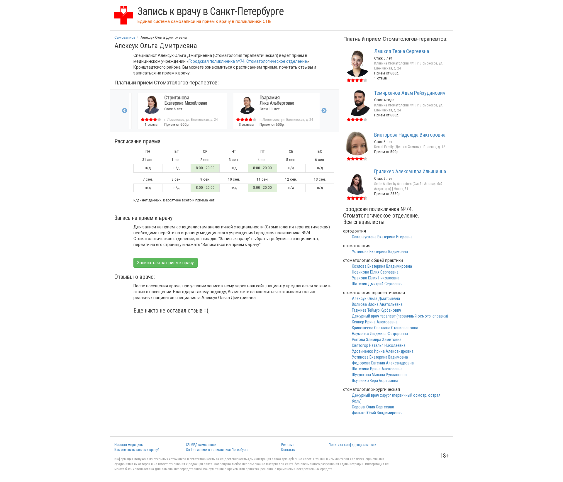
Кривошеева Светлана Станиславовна (385, 327)
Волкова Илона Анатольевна (377, 304)
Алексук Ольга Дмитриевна (376, 298)
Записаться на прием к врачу (165, 262)
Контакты (288, 450)
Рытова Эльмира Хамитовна (376, 339)
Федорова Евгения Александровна (383, 363)
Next (324, 111)
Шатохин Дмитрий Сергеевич (377, 283)
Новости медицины (128, 445)
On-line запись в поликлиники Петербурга (217, 450)
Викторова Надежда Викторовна (409, 135)
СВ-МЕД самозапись (201, 445)
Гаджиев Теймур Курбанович (376, 310)
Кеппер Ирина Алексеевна (375, 322)
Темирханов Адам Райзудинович (409, 93)
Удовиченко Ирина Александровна (382, 351)
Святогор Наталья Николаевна (379, 345)
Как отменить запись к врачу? (136, 450)
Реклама (287, 445)
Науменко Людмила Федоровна (380, 333)
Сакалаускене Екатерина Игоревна (382, 237)
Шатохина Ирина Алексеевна (377, 368)
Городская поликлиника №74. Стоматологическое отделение (248, 61)
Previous (125, 111)
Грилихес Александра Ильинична (410, 171)
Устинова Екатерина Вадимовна (380, 251)
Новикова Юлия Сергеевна (375, 272)
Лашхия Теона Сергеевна (401, 51)
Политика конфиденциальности (352, 445)
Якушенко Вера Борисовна (375, 380)
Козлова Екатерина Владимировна (382, 266)
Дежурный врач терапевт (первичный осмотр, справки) (400, 316)
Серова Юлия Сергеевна (373, 407)
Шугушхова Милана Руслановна (379, 374)
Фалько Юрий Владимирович (377, 412)
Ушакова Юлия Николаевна (375, 278)
